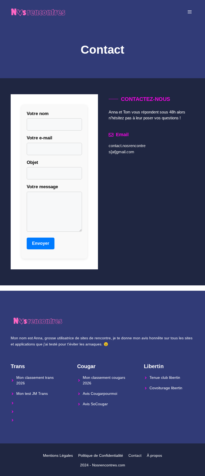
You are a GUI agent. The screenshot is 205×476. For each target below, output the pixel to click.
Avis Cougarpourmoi (100, 393)
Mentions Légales (58, 455)
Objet (32, 162)
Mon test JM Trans (32, 393)
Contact (134, 455)
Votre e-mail (39, 137)
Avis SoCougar (95, 404)
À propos (154, 455)
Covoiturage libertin (165, 388)
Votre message (42, 186)
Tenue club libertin (164, 377)
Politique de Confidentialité (100, 455)
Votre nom (38, 113)
